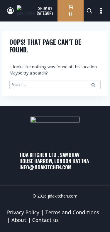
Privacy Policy (23, 212)
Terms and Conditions (72, 212)
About (18, 219)
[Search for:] (55, 84)
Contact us (45, 219)
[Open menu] (101, 11)
